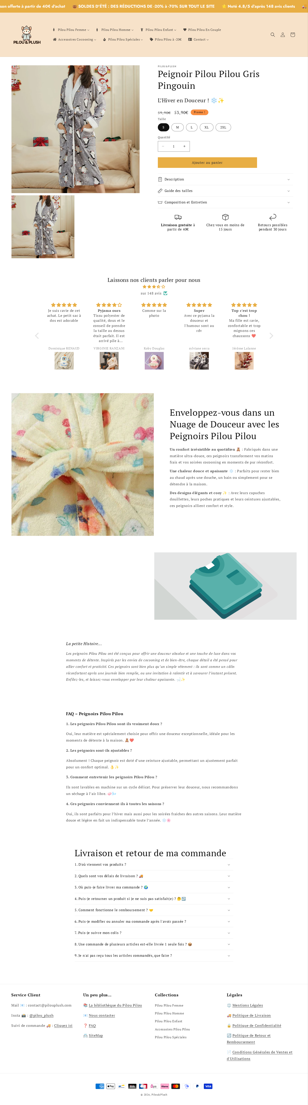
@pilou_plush (41, 1015)
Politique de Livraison (251, 1015)
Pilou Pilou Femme (169, 1005)
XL (207, 127)
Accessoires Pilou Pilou (172, 1029)
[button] (273, 35)
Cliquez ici (63, 1025)
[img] (154, 286)
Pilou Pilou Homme (169, 1013)
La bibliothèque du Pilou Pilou (115, 1005)
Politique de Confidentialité (256, 1025)
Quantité (164, 137)
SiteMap (96, 1035)
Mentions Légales (247, 1005)
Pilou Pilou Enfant (168, 1021)
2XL (223, 127)
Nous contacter (102, 1015)
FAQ (92, 1025)
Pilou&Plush (159, 1094)
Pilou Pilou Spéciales (171, 1037)
